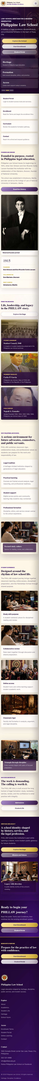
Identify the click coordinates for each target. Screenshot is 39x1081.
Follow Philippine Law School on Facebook (16, 1064)
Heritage (4, 1014)
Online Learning (6, 1036)
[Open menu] (35, 3)
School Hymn (6, 1017)
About (3, 1004)
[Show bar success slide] (11, 90)
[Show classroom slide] (3, 90)
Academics (5, 1007)
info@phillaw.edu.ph (8, 1061)
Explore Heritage (19, 314)
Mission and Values (19, 855)
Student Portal (19, 52)
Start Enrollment (19, 46)
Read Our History (19, 189)
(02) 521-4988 (6, 1058)
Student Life (19, 808)
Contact (4, 1039)
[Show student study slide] (7, 90)
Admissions (19, 803)
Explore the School (19, 41)
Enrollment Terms (7, 1029)
